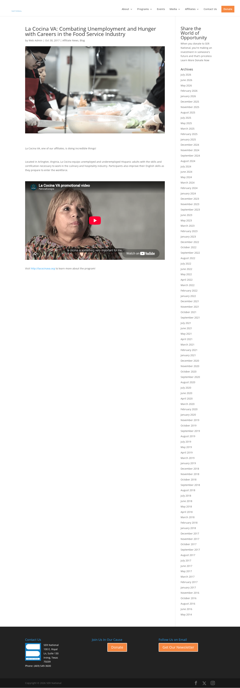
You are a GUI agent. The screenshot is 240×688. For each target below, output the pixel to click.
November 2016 (190, 592)
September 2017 (190, 549)
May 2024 (186, 177)
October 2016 (188, 598)
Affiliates (190, 9)
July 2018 (186, 495)
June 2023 (186, 215)
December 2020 (190, 360)
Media (173, 9)
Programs (143, 9)
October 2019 (188, 425)
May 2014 (186, 614)
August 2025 (188, 112)
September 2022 (190, 252)
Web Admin (35, 40)
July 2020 (186, 387)
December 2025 (190, 101)
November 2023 (190, 204)
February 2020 (189, 409)
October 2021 (188, 312)
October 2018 (188, 479)
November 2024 (190, 150)
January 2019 (188, 463)
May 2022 (186, 274)
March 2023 (187, 225)
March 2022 (187, 285)
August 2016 (188, 603)
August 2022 (188, 258)
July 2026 (186, 74)
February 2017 (189, 582)
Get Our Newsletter (178, 647)
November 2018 (190, 474)
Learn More (187, 60)
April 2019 (187, 452)
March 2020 (187, 404)
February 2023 (189, 231)
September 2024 (190, 155)
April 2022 (187, 279)
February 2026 (189, 90)
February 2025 (189, 134)
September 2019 (190, 431)
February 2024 (189, 188)
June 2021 (186, 328)
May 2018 (186, 506)
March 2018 (187, 517)
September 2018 (190, 485)
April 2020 (187, 398)
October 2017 (188, 544)
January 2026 (188, 96)
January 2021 (188, 355)
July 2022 (186, 263)
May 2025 (186, 123)
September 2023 (190, 209)
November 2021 (190, 306)
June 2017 (186, 566)
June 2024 (186, 171)
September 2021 (190, 317)
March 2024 (187, 182)
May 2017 (186, 571)
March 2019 (187, 458)
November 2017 (190, 539)
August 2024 (188, 161)
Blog (82, 40)
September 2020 (190, 377)
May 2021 (186, 333)
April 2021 (187, 339)
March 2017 (187, 576)
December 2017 (190, 533)
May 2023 (186, 220)
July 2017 (186, 560)
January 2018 (188, 528)
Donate (227, 9)
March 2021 (187, 344)
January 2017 (188, 587)
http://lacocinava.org (43, 268)
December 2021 (190, 301)
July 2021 (186, 323)
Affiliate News (70, 40)
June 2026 (186, 80)
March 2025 (187, 128)
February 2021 (189, 350)
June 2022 (186, 269)
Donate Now (202, 60)
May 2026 (186, 85)
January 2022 (188, 296)
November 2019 (190, 420)
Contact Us (210, 9)
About (125, 9)
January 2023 (188, 236)
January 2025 (188, 139)
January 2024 (188, 193)
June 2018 (186, 501)
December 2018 (190, 468)
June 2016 (186, 609)
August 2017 (188, 555)
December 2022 (190, 242)
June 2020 (186, 393)
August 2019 (188, 436)
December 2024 (190, 144)
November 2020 (190, 366)
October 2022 (188, 247)
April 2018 (187, 512)
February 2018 (189, 522)
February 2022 (189, 290)
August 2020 (188, 382)
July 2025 (186, 117)
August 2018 (188, 490)
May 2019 (186, 447)
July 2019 (186, 441)
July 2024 (186, 166)
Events (161, 9)
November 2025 (190, 107)
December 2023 (190, 198)
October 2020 (188, 371)
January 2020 (188, 414)
